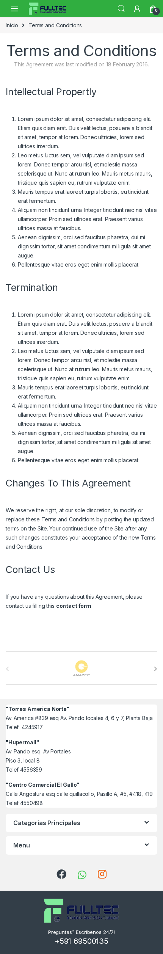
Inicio (12, 25)
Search (121, 9)
